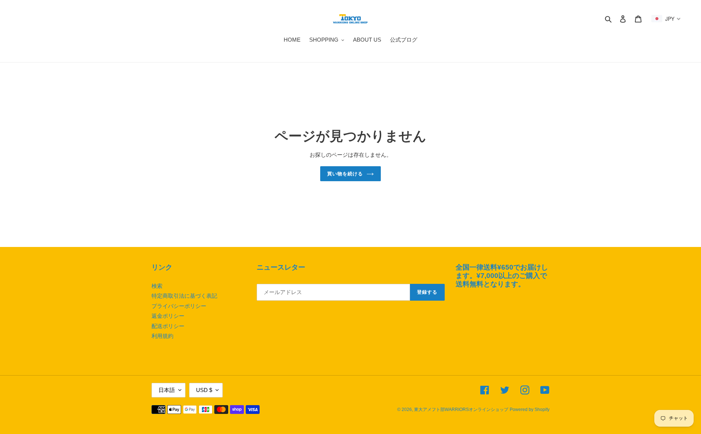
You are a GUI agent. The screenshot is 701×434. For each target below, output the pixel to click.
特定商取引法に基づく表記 (184, 296)
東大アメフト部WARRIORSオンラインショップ (461, 409)
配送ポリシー (168, 326)
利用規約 (162, 336)
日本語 (166, 390)
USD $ (204, 390)
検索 (157, 286)
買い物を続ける (345, 173)
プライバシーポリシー (179, 306)
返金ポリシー (168, 316)
